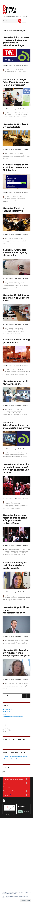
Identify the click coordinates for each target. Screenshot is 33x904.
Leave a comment (7, 243)
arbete (5, 114)
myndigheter (18, 71)
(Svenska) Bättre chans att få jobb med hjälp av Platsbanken (16, 167)
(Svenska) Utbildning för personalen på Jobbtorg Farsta (16, 298)
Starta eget (17, 116)
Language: (6, 795)
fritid (14, 241)
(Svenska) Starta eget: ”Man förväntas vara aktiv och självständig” (16, 82)
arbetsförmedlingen (9, 71)
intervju (10, 643)
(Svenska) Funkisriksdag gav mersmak (16, 341)
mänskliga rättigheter (18, 331)
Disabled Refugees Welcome (15, 156)
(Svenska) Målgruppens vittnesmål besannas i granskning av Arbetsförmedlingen (16, 41)
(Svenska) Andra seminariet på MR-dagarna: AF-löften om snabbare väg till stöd (16, 468)
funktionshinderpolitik (18, 373)
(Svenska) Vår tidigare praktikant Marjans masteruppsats (15, 565)
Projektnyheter (26, 112)
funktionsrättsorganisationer (10, 374)
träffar (18, 287)
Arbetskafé (5, 156)
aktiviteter (14, 283)
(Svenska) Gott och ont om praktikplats (15, 125)
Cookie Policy (5, 897)
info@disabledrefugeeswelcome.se (13, 716)
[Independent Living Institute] (9, 807)
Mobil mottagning (23, 241)
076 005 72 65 (7, 714)
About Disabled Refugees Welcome (13, 779)
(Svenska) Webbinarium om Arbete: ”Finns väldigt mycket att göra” (16, 653)
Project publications (9, 791)
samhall (14, 643)
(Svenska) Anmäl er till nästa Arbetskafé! (15, 382)
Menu (24, 21)
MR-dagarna (17, 554)
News (4, 783)
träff (24, 156)
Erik (6, 69)
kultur (17, 241)
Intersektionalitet (17, 599)
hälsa (18, 456)
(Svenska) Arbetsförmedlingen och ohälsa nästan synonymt (16, 425)
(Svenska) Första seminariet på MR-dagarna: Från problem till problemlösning (15, 519)
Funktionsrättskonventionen (10, 686)
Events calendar (8, 787)
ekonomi (10, 414)
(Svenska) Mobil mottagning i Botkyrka (14, 209)
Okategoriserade (26, 69)
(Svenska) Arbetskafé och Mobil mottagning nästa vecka (15, 253)
